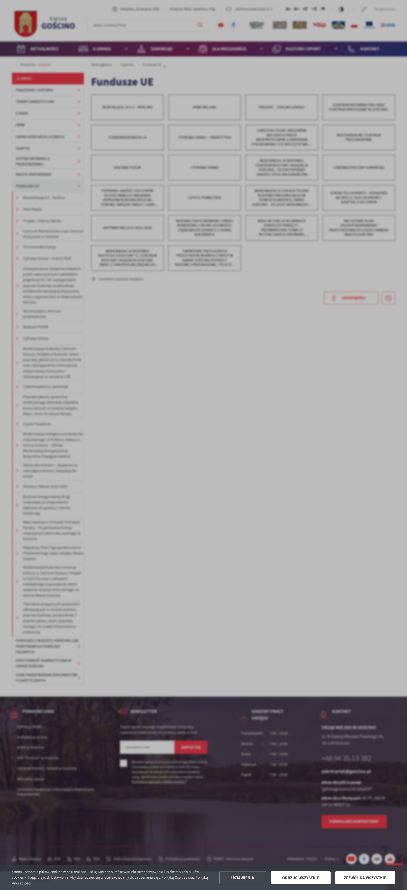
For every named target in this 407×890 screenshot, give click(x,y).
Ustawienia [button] (242, 878)
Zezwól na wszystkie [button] (365, 878)
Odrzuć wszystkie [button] (300, 878)
